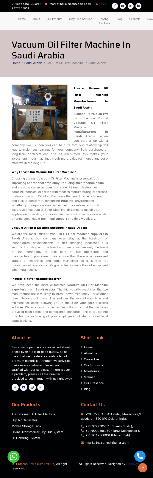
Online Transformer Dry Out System (37, 432)
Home (22, 19)
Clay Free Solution (80, 19)
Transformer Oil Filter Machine (33, 414)
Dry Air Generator (24, 420)
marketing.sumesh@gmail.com (107, 442)
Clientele (135, 19)
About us (90, 353)
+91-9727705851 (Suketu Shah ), (109, 426)
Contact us (91, 359)
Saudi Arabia (33, 63)
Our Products (93, 365)
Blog (120, 19)
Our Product (54, 19)
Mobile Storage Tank (26, 426)
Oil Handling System (26, 438)
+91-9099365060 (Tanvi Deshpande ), (112, 431)
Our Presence (94, 383)
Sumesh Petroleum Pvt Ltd (35, 464)
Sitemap (89, 377)
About (37, 19)
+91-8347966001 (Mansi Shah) (107, 435)
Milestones (91, 371)
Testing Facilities (105, 21)
